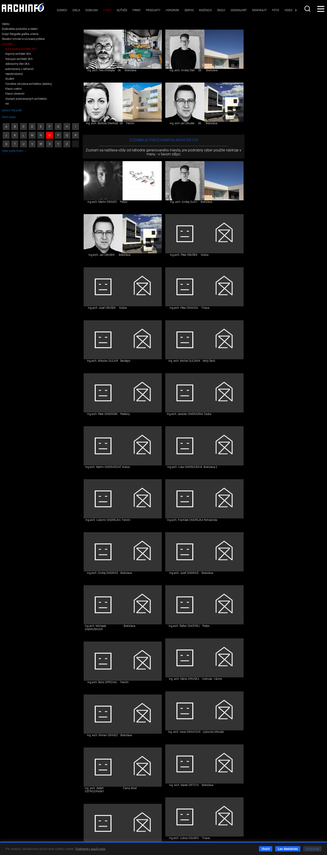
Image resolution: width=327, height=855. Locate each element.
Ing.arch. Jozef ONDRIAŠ (183, 573)
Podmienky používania (90, 849)
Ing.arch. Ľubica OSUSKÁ (184, 838)
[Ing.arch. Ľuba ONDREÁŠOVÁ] (184, 445)
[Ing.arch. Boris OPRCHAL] (103, 661)
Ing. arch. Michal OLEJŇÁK (184, 360)
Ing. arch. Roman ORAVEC (102, 735)
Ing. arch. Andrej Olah (182, 70)
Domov (62, 10)
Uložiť (266, 849)
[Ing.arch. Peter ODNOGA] (184, 287)
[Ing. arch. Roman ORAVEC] (103, 714)
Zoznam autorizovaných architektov (163, 140)
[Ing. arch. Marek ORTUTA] (184, 764)
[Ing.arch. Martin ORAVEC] (103, 180)
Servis (189, 10)
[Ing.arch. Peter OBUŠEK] (184, 233)
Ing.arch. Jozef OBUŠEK (102, 307)
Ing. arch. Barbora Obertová (102, 123)
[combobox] (308, 9)
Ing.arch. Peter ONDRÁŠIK (102, 414)
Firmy (137, 10)
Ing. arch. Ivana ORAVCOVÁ (184, 731)
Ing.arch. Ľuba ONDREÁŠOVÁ (184, 467)
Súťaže (122, 10)
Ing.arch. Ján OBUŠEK (102, 254)
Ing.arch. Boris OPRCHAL (102, 682)
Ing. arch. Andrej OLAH (183, 201)
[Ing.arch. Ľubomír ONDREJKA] (103, 498)
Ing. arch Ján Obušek (182, 123)
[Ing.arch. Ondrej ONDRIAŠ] (103, 551)
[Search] (308, 9)
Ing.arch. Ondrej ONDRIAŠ (102, 573)
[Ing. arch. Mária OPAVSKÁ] (184, 658)
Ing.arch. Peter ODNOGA (184, 307)
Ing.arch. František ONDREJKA (185, 520)
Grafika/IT (259, 10)
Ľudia (107, 10)
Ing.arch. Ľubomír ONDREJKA (103, 520)
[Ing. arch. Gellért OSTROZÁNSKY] (103, 767)
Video (289, 10)
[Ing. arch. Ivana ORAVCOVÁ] (184, 711)
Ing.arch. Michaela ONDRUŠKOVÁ (95, 627)
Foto (275, 10)
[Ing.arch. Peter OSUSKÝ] (103, 823)
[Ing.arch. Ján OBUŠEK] (103, 233)
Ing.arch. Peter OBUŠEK (184, 254)
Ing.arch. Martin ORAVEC (102, 201)
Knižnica (205, 10)
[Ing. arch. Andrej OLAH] (184, 180)
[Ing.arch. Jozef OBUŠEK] (103, 287)
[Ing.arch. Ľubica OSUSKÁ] (184, 817)
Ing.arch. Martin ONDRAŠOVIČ (103, 467)
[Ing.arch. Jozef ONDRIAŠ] (184, 551)
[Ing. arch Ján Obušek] (184, 102)
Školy (221, 10)
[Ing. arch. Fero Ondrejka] (103, 49)
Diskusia (91, 10)
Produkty (153, 10)
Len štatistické (288, 849)
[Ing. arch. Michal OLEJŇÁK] (184, 339)
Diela (76, 10)
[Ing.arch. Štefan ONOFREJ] (184, 604)
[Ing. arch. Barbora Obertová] (103, 102)
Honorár (172, 10)
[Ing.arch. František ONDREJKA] (184, 498)
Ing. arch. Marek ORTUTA (184, 785)
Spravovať (312, 849)
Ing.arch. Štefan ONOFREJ (184, 626)
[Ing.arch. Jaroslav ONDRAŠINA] (184, 392)
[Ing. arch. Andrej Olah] (184, 49)
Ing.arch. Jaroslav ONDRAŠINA (185, 414)
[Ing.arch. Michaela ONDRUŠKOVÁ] (103, 604)
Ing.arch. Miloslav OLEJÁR (102, 360)
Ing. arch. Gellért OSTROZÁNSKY (94, 790)
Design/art (239, 10)
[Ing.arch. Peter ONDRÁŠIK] (103, 392)
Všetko (5, 24)
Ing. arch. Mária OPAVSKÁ (184, 678)
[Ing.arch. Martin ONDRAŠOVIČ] (103, 445)
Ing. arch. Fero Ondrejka (101, 70)
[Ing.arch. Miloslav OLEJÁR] (103, 339)
